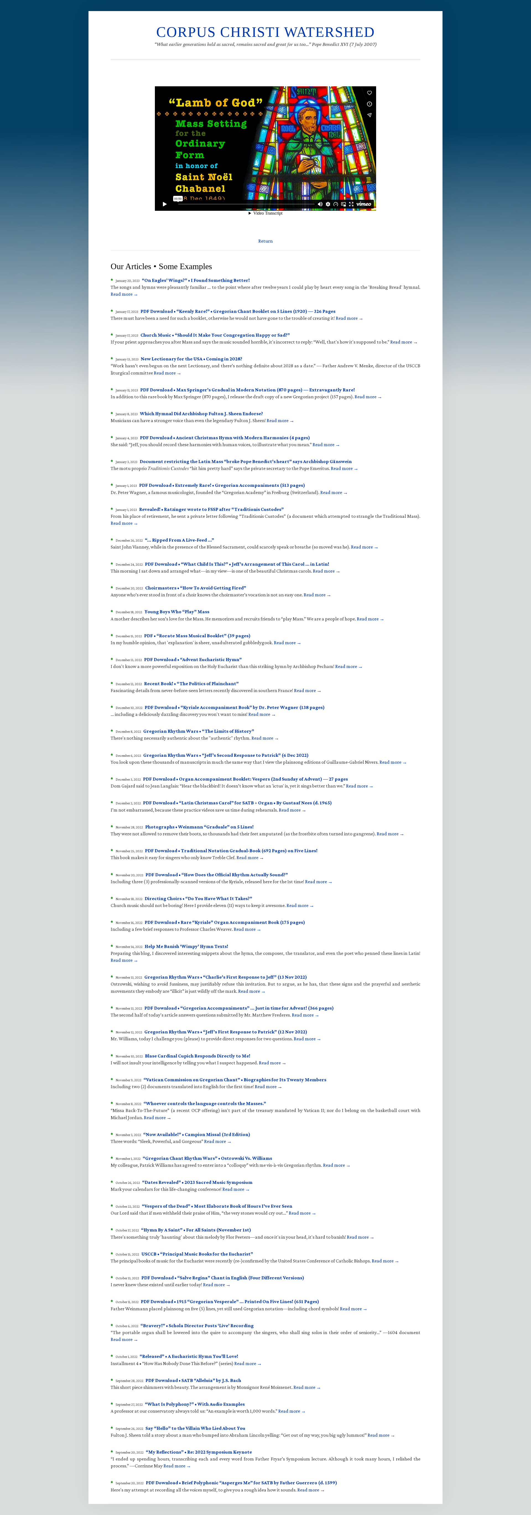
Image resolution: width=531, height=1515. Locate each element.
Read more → (124, 294)
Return (265, 241)
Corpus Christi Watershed (265, 32)
